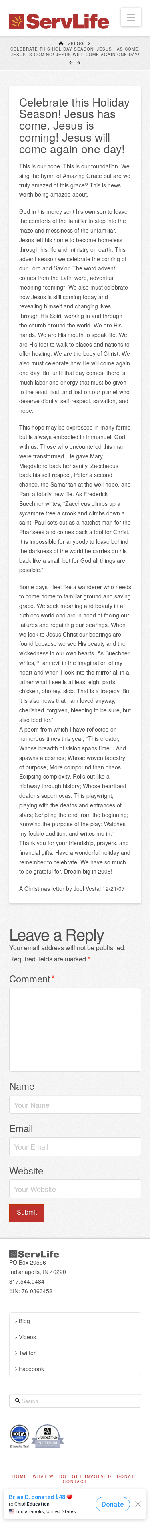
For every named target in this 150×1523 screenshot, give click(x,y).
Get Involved (92, 1476)
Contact (75, 1481)
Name (21, 1086)
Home (20, 1476)
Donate (127, 1476)
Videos (27, 1337)
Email (21, 1128)
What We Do (50, 1476)
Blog (24, 1321)
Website (26, 1170)
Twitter (27, 1353)
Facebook (31, 1369)
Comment (32, 978)
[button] (131, 17)
